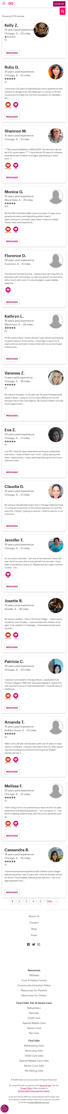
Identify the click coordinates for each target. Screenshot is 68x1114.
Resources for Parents (34, 990)
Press (34, 935)
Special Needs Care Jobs (34, 1060)
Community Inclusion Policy (34, 985)
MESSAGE (12, 52)
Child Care (34, 1017)
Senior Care (34, 1027)
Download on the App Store (34, 957)
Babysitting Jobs (34, 1045)
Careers (34, 922)
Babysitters (34, 1007)
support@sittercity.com (38, 1102)
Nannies (34, 1012)
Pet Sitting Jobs (34, 1070)
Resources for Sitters (34, 995)
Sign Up (59, 4)
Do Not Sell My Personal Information (33, 1091)
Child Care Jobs (34, 1055)
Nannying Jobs (34, 1050)
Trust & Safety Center (34, 980)
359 (49, 901)
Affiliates (34, 975)
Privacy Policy (26, 1088)
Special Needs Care (34, 1022)
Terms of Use (45, 1085)
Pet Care (34, 1032)
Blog (34, 928)
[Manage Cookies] (5, 1108)
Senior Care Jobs (34, 1065)
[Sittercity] (10, 4)
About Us (34, 916)
